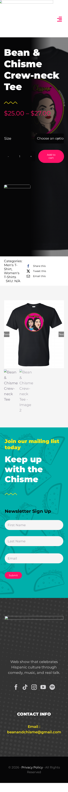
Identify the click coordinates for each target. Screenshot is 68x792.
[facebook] (16, 687)
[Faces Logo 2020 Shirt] (34, 334)
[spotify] (52, 687)
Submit (13, 575)
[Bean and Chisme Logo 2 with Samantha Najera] (34, 618)
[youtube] (43, 687)
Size (7, 138)
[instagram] (34, 687)
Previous (6, 334)
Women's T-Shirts (11, 275)
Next (61, 334)
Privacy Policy (32, 767)
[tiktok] (25, 687)
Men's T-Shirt (10, 267)
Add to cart (51, 156)
